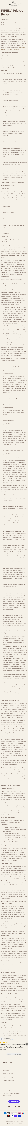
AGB (4, 1067)
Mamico (8, 1119)
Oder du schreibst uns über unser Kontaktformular (11, 1094)
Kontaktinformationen (11, 1123)
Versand (21, 1121)
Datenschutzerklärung (8, 1080)
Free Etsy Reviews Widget (14, 1054)
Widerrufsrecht (21, 1119)
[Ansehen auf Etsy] (1, 1038)
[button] (3, 3)
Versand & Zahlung (8, 1073)
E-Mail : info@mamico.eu (9, 1090)
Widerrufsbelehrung (8, 1077)
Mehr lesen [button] (3, 1049)
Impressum (6, 1070)
